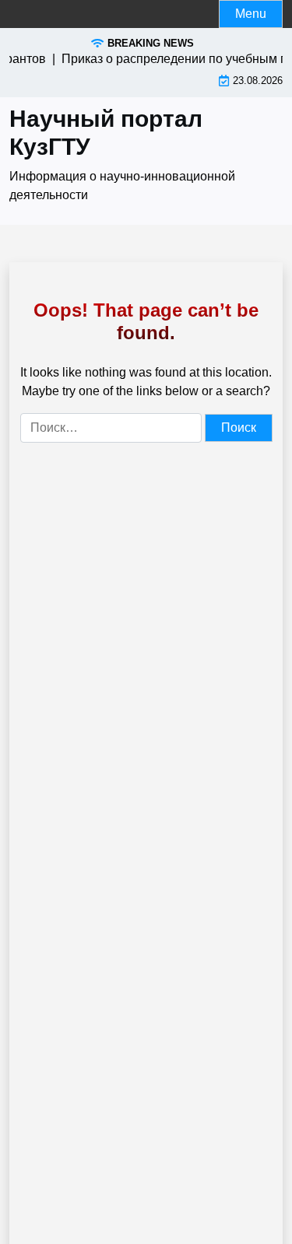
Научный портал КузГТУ (105, 132)
